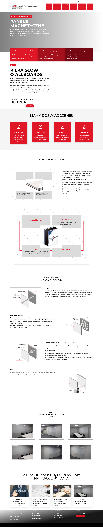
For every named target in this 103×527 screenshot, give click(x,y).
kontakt (30, 105)
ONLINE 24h (80, 516)
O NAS (49, 5)
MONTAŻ (65, 5)
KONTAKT (82, 5)
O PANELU (57, 5)
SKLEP (89, 5)
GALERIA (73, 5)
